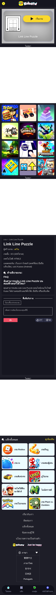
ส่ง (10, 320)
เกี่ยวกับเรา (28, 514)
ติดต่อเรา (28, 521)
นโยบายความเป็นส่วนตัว (28, 539)
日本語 (28, 574)
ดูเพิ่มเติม (49, 439)
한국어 (28, 568)
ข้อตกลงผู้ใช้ (28, 533)
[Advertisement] (28, 75)
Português (28, 579)
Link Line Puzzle (16, 239)
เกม (5, 239)
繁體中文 (28, 558)
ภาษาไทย (28, 563)
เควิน (16, 249)
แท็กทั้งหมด (28, 527)
